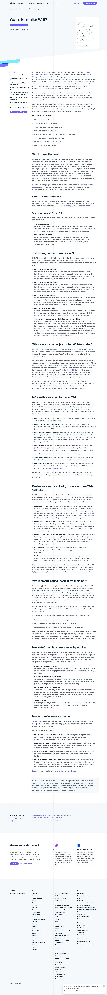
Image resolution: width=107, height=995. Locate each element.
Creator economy (60, 926)
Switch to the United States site (74, 991)
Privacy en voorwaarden (84, 905)
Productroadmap (82, 925)
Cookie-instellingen (83, 916)
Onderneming (34, 9)
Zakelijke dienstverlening (62, 940)
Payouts (34, 938)
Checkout (35, 905)
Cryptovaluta (36, 912)
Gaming (57, 928)
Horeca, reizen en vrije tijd (62, 931)
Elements (35, 917)
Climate (34, 907)
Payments (35, 935)
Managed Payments (38, 931)
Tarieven (57, 3)
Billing (34, 900)
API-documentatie (60, 967)
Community (80, 900)
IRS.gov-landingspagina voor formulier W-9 (75, 206)
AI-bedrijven (58, 924)
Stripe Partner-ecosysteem (63, 956)
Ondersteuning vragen (83, 941)
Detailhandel (58, 945)
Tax (33, 947)
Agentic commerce (60, 898)
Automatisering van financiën (63, 907)
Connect (34, 910)
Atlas (33, 896)
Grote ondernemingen (61, 893)
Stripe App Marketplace (62, 953)
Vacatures (80, 928)
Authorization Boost (38, 898)
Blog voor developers (61, 979)
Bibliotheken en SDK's (61, 974)
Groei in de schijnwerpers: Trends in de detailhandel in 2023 (52, 815)
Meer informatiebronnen (18, 9)
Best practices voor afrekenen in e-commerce (48, 817)
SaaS (56, 921)
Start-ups (57, 896)
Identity (34, 921)
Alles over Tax (59, 867)
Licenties (80, 912)
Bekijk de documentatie (84, 865)
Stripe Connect (37, 721)
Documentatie (59, 965)
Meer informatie (82, 46)
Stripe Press (81, 932)
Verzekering (58, 933)
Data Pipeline (36, 914)
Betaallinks (35, 933)
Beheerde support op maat (85, 944)
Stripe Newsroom (82, 930)
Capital (34, 903)
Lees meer (36, 771)
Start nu (13, 863)
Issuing (34, 926)
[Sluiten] (104, 986)
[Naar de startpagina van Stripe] (12, 891)
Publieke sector (59, 942)
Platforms (58, 919)
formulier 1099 (48, 178)
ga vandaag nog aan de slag (66, 771)
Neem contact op (89, 3)
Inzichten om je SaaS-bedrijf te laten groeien (48, 820)
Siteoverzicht (81, 914)
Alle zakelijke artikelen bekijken (17, 820)
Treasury (35, 952)
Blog (78, 898)
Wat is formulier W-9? (16, 75)
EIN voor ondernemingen (55, 468)
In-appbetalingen (60, 912)
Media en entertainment (62, 935)
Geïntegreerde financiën (62, 905)
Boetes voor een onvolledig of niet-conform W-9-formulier (19, 93)
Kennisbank (80, 893)
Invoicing (34, 924)
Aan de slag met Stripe (18, 25)
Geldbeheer (58, 917)
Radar (34, 940)
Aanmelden (76, 3)
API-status (58, 969)
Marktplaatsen (59, 914)
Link (33, 928)
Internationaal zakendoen (62, 910)
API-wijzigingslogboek (61, 972)
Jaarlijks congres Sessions (85, 903)
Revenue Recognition (38, 942)
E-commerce (58, 903)
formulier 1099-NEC (67, 370)
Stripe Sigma (36, 945)
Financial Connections (38, 919)
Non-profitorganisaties (61, 938)
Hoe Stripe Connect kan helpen (19, 107)
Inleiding (12, 72)
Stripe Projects (59, 976)
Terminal (34, 949)
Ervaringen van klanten (83, 896)
